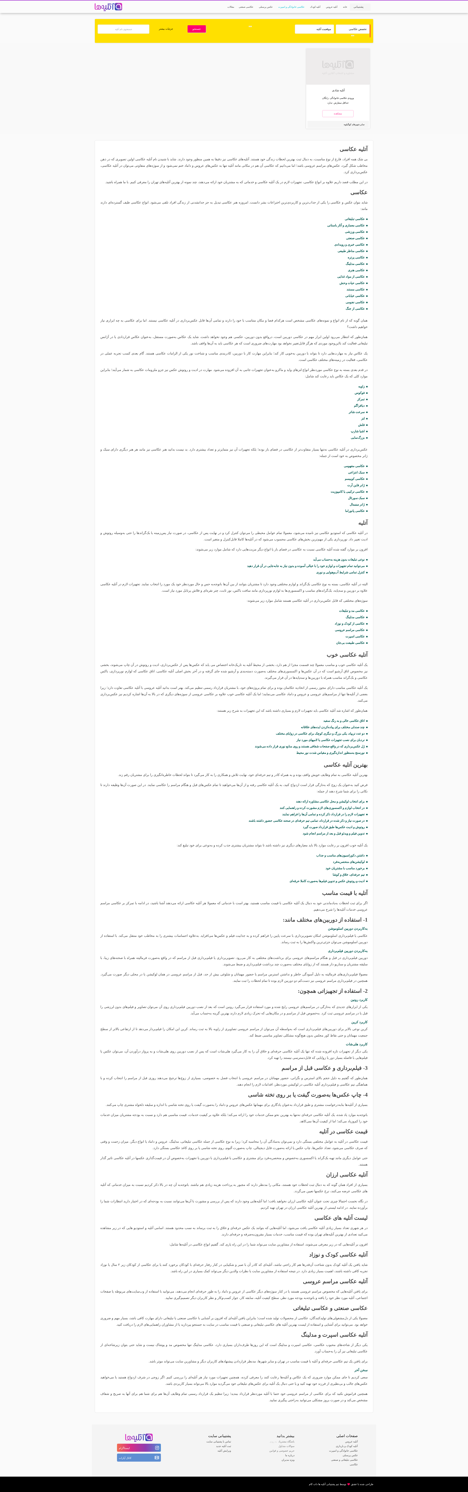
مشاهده (338, 113)
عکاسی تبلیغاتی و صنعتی (344, 1460)
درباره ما (290, 1455)
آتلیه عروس (351, 1441)
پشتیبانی (358, 6)
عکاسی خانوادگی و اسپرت (343, 1450)
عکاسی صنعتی (351, 1308)
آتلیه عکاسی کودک (346, 1255)
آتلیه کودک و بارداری (347, 1446)
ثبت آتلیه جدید (223, 1446)
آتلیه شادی (338, 90)
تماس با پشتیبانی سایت (218, 1441)
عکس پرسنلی (350, 1455)
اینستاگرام (124, 1448)
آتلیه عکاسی (354, 149)
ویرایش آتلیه (224, 1450)
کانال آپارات (125, 1458)
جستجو (197, 28)
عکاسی (354, 1464)
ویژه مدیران (288, 1460)
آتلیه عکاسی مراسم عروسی (335, 1281)
